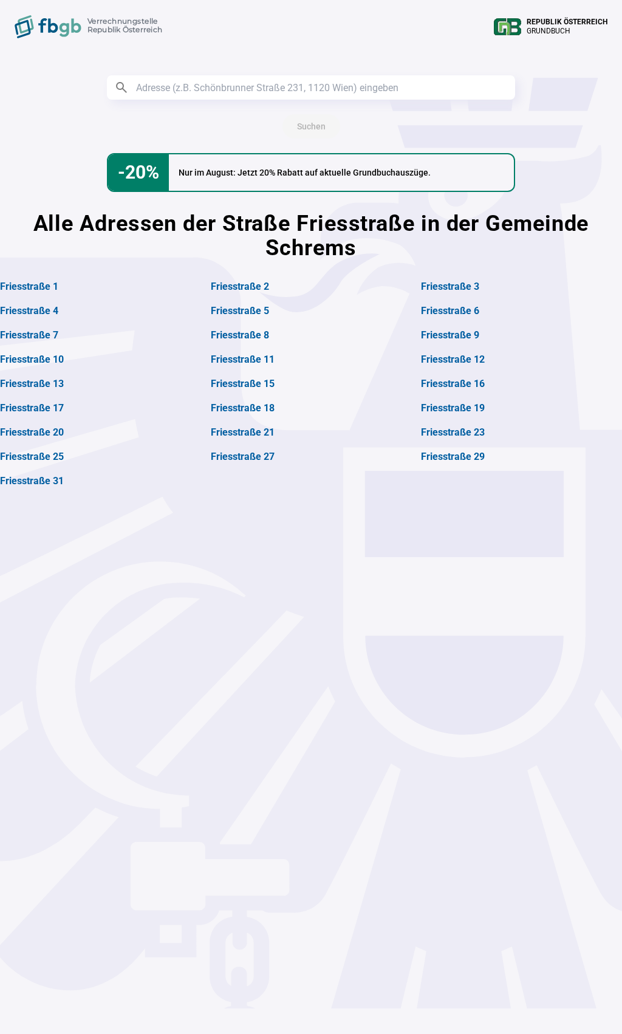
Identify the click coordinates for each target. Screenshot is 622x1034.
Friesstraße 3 (450, 286)
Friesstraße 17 (32, 408)
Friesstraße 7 (29, 335)
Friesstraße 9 (450, 335)
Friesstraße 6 (450, 311)
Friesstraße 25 (32, 456)
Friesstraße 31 (32, 481)
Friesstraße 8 (240, 335)
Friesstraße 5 (240, 311)
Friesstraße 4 (29, 311)
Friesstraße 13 (32, 383)
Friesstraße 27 (243, 456)
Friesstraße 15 (243, 383)
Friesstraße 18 (243, 408)
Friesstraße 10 (32, 359)
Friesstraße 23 (453, 432)
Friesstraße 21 (243, 432)
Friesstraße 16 (453, 383)
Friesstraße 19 (453, 408)
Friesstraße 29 (453, 456)
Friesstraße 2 (240, 286)
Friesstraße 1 (29, 286)
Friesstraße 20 (32, 432)
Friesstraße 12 (453, 359)
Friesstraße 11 (243, 359)
